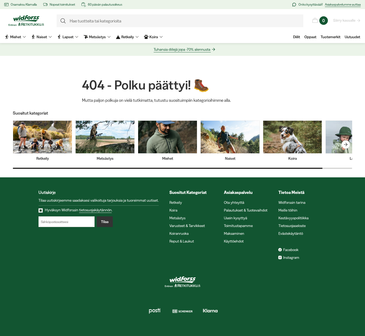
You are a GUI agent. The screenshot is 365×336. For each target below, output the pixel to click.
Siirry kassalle (344, 20)
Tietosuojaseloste (292, 225)
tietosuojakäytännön (95, 210)
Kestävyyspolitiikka (293, 218)
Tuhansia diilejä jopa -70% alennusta (182, 49)
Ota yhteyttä (234, 202)
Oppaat (310, 36)
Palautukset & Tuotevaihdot (245, 210)
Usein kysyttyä (235, 218)
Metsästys (177, 218)
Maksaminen (234, 233)
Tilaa (104, 221)
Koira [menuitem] (153, 36)
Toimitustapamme (238, 225)
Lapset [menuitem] (68, 36)
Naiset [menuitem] (42, 36)
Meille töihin (287, 210)
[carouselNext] (345, 144)
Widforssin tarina (291, 202)
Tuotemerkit (330, 36)
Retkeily (175, 202)
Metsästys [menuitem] (97, 36)
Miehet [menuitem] (15, 36)
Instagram (291, 257)
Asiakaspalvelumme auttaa (343, 4)
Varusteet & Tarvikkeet (187, 225)
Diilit (296, 36)
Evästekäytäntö (290, 233)
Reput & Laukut (181, 241)
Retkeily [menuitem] (127, 36)
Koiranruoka (179, 233)
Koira (173, 210)
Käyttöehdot (234, 241)
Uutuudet (352, 36)
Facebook (290, 249)
